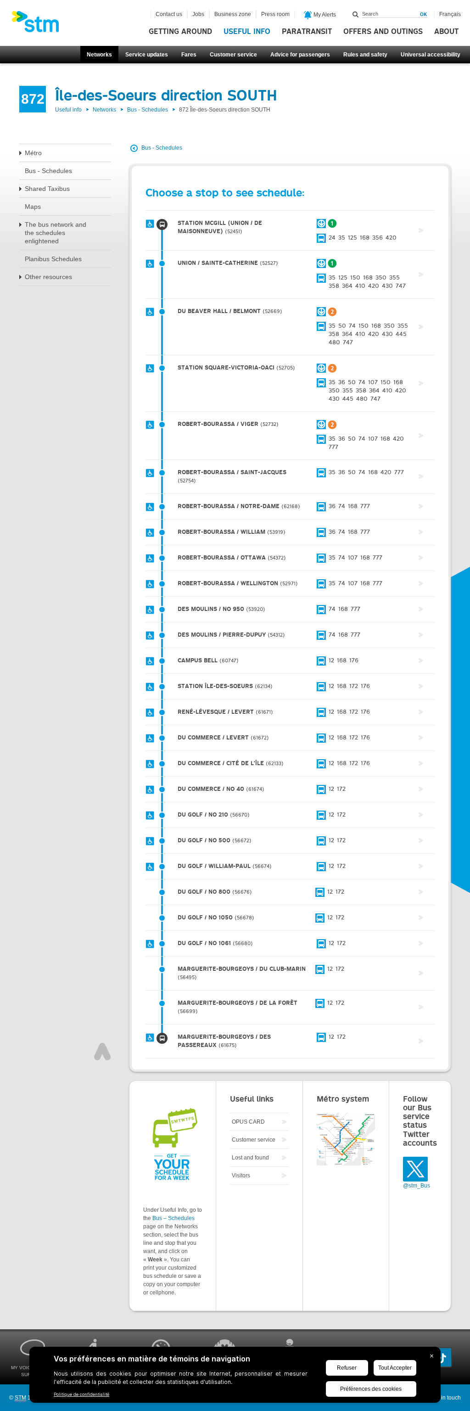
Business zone (232, 14)
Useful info (247, 32)
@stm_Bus (416, 1185)
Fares (188, 54)
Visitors (241, 1175)
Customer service (233, 54)
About (446, 32)
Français (450, 14)
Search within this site (355, 14)
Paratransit (307, 32)
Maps (33, 206)
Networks (99, 54)
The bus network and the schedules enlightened (55, 233)
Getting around (180, 32)
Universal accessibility (430, 54)
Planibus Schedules (53, 259)
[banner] (39, 24)
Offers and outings (383, 32)
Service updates (146, 54)
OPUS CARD (248, 1122)
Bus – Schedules (173, 1218)
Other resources (48, 276)
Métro (33, 153)
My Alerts (324, 14)
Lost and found (250, 1157)
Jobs (198, 14)
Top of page (102, 1051)
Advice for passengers (300, 54)
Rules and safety (365, 54)
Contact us (169, 14)
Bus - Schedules (147, 109)
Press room (275, 14)
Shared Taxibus (47, 188)
